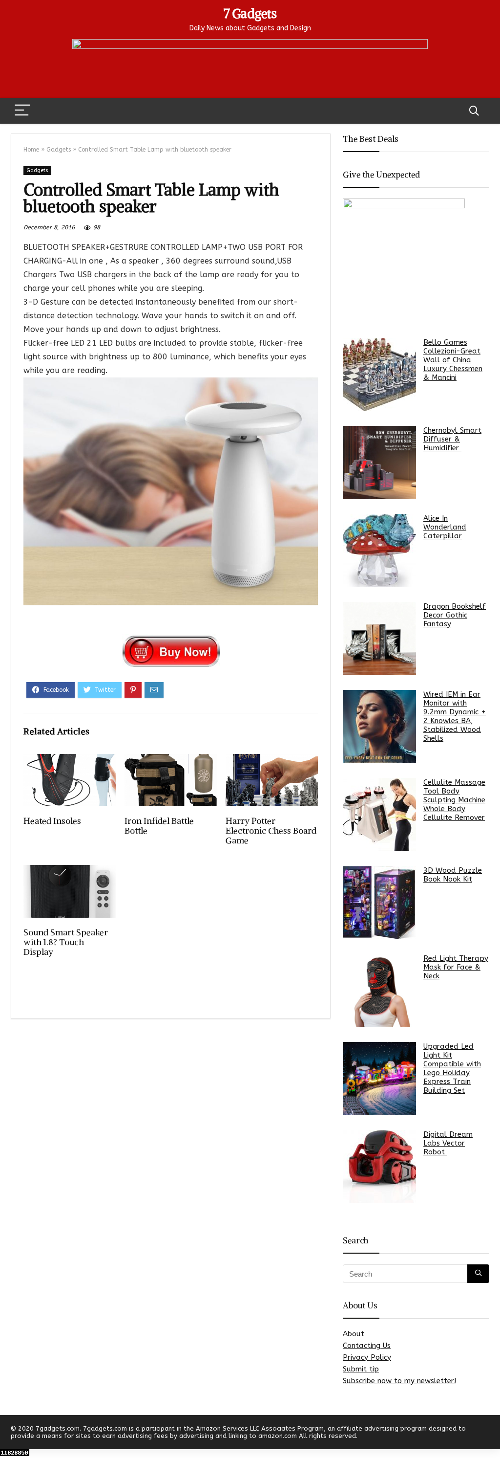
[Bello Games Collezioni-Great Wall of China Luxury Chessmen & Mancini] (379, 374)
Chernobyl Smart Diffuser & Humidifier (452, 439)
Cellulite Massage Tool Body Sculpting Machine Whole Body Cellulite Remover (454, 800)
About (353, 1333)
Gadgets (58, 149)
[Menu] (22, 111)
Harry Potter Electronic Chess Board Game (271, 831)
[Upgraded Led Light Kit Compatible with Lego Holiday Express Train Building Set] (379, 1078)
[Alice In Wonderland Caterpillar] (379, 550)
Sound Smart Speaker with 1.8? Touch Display (65, 942)
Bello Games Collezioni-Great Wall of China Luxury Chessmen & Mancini (452, 360)
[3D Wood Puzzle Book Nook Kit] (379, 902)
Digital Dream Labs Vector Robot (448, 1143)
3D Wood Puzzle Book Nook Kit (452, 875)
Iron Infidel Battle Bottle (159, 826)
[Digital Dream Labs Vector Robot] (379, 1166)
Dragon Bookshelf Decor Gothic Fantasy (454, 615)
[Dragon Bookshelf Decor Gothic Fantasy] (379, 638)
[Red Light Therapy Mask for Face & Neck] (379, 990)
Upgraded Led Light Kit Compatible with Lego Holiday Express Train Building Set (452, 1068)
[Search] (474, 111)
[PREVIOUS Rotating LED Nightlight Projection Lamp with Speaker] (10, 1433)
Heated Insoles (52, 821)
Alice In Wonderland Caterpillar (444, 527)
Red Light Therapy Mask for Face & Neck (455, 967)
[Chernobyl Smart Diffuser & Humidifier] (379, 462)
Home (31, 149)
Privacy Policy (367, 1357)
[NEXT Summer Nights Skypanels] (490, 1433)
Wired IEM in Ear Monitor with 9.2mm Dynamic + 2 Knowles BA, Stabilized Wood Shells (454, 716)
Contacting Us (367, 1345)
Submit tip (361, 1369)
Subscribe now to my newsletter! (399, 1380)
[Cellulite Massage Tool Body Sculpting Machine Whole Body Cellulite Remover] (379, 814)
